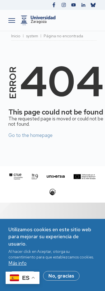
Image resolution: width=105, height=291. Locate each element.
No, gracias (61, 276)
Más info (17, 263)
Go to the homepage (30, 135)
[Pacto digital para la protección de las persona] (52, 192)
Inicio (15, 35)
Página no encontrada (63, 35)
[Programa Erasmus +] (84, 176)
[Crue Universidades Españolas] (16, 176)
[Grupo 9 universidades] (34, 176)
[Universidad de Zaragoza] (57, 20)
